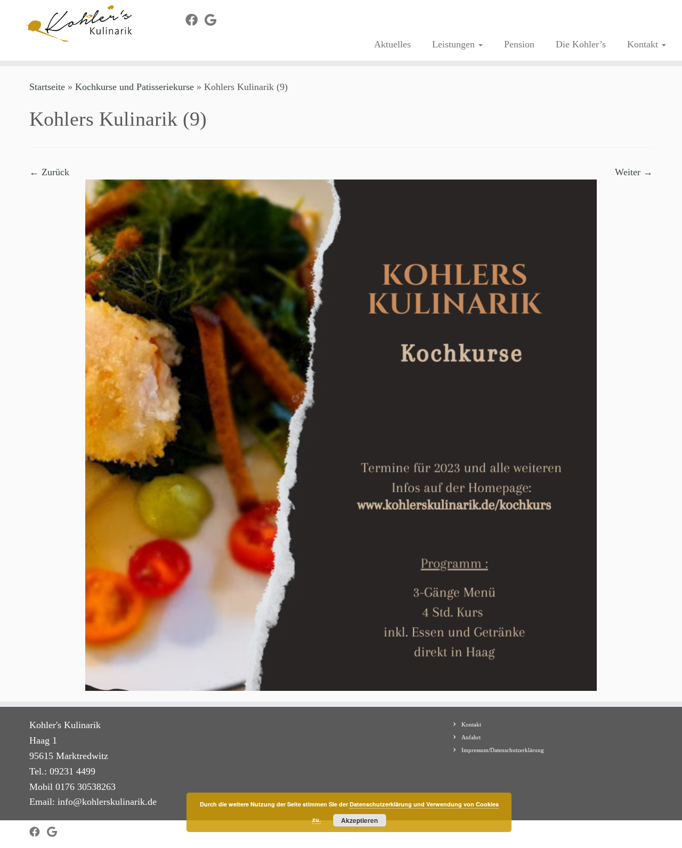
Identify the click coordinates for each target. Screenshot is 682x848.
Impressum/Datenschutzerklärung (502, 750)
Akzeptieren (359, 820)
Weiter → (634, 172)
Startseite (47, 86)
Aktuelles (392, 44)
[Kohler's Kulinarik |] (78, 23)
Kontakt (644, 44)
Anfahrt (471, 737)
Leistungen (454, 44)
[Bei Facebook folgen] (195, 20)
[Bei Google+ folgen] (214, 20)
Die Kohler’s (581, 44)
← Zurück (49, 172)
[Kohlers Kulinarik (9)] (341, 434)
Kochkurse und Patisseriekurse (134, 86)
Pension (519, 44)
